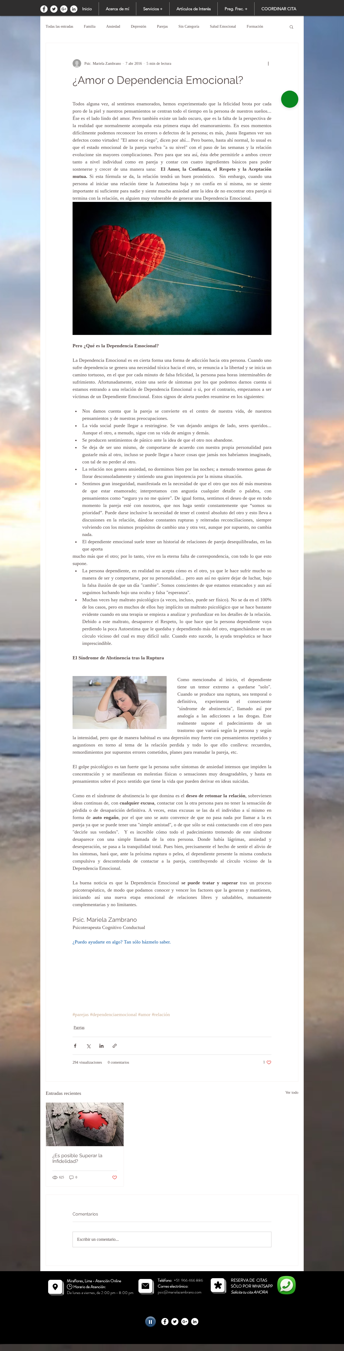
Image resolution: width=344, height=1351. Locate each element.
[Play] (150, 1321)
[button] (152, 8)
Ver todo (291, 1093)
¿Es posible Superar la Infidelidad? (77, 1158)
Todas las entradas (59, 26)
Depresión (138, 26)
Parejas (162, 26)
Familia (89, 26)
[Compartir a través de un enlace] (114, 1045)
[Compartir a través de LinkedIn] (101, 1045)
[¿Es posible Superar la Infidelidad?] (85, 1124)
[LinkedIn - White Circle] (73, 9)
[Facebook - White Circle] (44, 9)
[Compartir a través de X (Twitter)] (88, 1045)
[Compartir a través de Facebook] (75, 1045)
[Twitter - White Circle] (54, 9)
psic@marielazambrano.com (179, 1292)
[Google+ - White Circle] (63, 9)
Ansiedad (113, 26)
